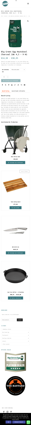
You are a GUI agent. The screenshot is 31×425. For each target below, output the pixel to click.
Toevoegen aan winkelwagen (11, 80)
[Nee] (29, 419)
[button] (28, 21)
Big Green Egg (5, 332)
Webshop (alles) (7, 329)
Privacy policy (19, 422)
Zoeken (20, 319)
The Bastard (5, 335)
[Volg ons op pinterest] (11, 412)
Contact (4, 341)
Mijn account (6, 344)
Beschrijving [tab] (5, 91)
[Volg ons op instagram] (7, 412)
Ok (8, 422)
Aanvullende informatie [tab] (18, 91)
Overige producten (6, 338)
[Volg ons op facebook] (4, 412)
